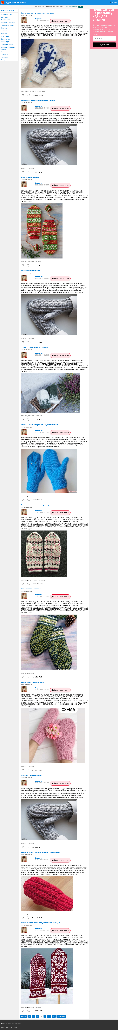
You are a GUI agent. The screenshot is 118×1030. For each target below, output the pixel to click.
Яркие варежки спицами (30, 177)
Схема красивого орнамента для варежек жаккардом (40, 923)
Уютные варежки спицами (30, 270)
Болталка (4, 31)
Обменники (4, 57)
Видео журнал (5, 20)
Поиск (114, 2)
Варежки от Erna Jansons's (31, 589)
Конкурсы (4, 60)
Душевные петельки (7, 25)
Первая (23, 1016)
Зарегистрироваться (7, 10)
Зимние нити (5, 28)
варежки (28, 91)
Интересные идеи (6, 14)
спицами (42, 91)
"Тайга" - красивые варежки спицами (34, 347)
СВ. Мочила (4, 54)
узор (22, 91)
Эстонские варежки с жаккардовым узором (37, 505)
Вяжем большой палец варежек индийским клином (39, 425)
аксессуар (38, 416)
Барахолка (4, 33)
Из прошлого (5, 36)
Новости (3, 52)
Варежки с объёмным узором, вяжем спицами (38, 100)
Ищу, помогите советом (8, 22)
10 (49, 1016)
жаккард (35, 91)
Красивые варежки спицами (31, 775)
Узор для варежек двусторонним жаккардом (37, 13)
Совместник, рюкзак (7, 44)
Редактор (38, 19)
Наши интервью (6, 41)
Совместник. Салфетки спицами (8, 48)
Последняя (61, 1016)
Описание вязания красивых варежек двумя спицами (40, 852)
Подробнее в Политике (70, 6)
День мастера (5, 39)
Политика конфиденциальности (11, 1024)
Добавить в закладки (60, 21)
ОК (80, 6)
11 (54, 1016)
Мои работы (4, 17)
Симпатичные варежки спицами (32, 682)
